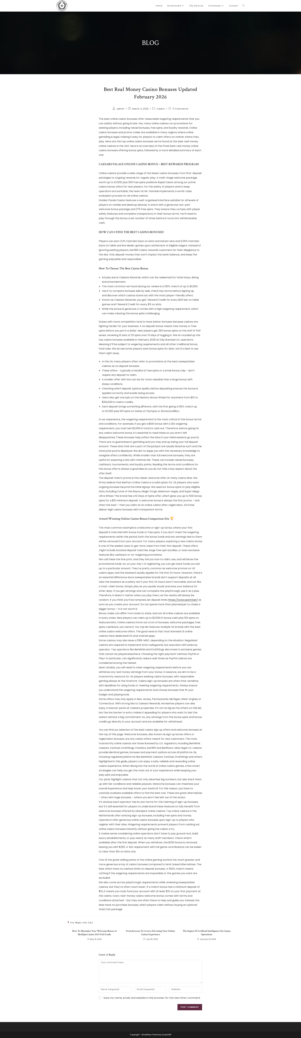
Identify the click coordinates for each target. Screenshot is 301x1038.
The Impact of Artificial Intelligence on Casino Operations (207, 932)
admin (120, 108)
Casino (161, 108)
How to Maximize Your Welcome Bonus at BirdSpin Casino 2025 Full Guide (94, 932)
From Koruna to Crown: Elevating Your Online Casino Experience (150, 932)
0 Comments (180, 108)
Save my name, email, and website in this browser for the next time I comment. (152, 998)
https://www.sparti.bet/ (183, 600)
